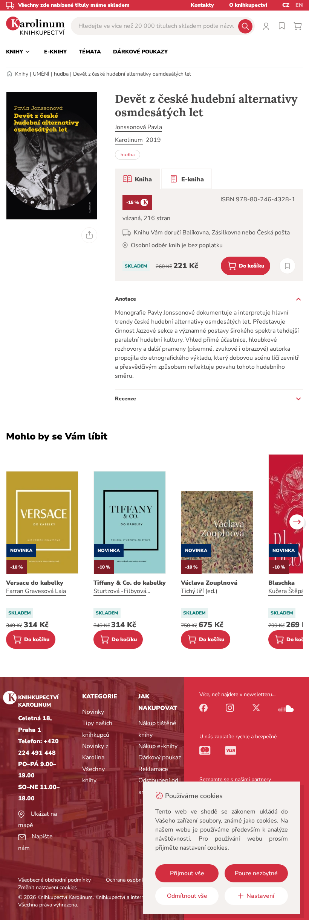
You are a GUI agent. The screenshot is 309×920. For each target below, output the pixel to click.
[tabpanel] (209, 235)
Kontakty (202, 5)
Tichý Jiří (192, 591)
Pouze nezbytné (256, 873)
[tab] (137, 179)
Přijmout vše (187, 873)
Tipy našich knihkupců (97, 729)
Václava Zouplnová (209, 583)
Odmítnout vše (187, 896)
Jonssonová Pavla (138, 127)
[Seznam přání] (282, 26)
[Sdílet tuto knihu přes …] (89, 235)
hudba (61, 74)
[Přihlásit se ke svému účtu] (266, 26)
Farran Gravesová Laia (36, 591)
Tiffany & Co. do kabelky (129, 583)
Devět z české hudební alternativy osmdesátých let (132, 74)
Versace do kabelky (34, 583)
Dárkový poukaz (159, 757)
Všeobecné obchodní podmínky (54, 880)
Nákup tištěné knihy (157, 729)
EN (299, 5)
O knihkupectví (248, 5)
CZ (285, 5)
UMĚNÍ (41, 74)
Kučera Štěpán (287, 591)
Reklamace (153, 769)
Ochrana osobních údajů (134, 880)
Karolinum (129, 140)
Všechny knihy (93, 775)
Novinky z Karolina (95, 752)
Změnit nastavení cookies (47, 887)
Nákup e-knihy (157, 746)
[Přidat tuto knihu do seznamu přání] (287, 266)
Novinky (93, 712)
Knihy (21, 74)
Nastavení (260, 896)
